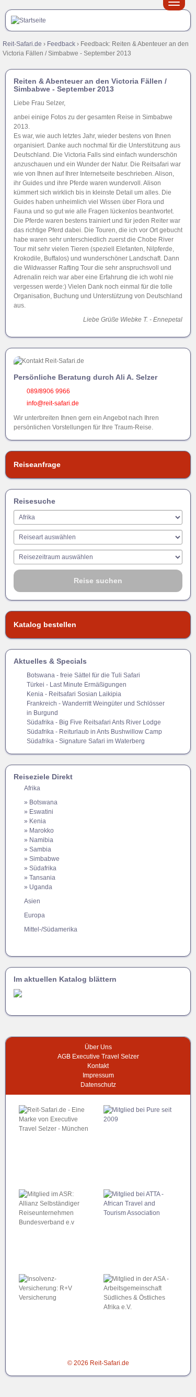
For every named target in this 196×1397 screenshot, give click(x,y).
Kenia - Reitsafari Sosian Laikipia (74, 694)
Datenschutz (98, 1084)
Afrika (32, 788)
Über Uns (98, 1047)
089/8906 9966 (48, 391)
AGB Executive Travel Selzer (98, 1056)
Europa (34, 915)
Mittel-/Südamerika (50, 929)
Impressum (98, 1075)
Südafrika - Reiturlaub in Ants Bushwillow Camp (94, 731)
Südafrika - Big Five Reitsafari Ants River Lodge (94, 722)
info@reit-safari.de (53, 403)
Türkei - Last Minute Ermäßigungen (76, 684)
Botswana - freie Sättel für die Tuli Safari (83, 675)
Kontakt (98, 1066)
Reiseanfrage (37, 464)
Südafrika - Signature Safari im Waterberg (86, 741)
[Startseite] (28, 20)
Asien (32, 901)
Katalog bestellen (45, 624)
